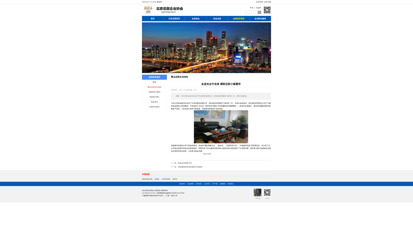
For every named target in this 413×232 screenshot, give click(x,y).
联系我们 (231, 184)
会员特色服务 (260, 19)
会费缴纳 (223, 184)
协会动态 (217, 19)
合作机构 (199, 184)
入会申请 (207, 184)
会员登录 (259, 2)
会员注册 (267, 2)
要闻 (154, 82)
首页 (153, 19)
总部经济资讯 (239, 19)
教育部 (175, 179)
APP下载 (214, 184)
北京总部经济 (174, 19)
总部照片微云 (154, 97)
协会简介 (182, 184)
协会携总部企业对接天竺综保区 (190, 167)
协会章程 (190, 184)
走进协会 (196, 19)
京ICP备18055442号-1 (149, 193)
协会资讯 (154, 102)
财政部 (157, 179)
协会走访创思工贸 (185, 163)
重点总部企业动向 (154, 87)
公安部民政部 (165, 179)
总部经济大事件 (154, 92)
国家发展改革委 (147, 179)
